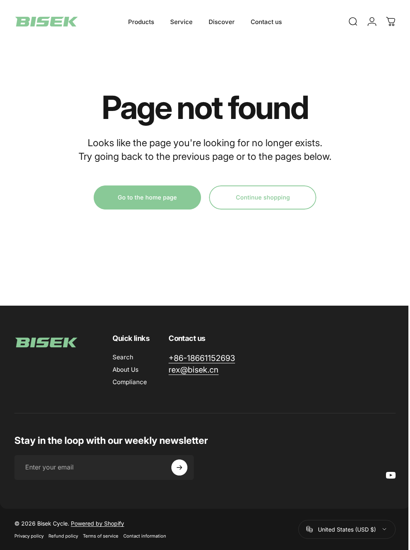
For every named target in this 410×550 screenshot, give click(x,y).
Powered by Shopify (97, 523)
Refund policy (63, 536)
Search (123, 357)
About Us (126, 369)
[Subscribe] (179, 467)
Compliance (130, 382)
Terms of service (101, 536)
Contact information (144, 536)
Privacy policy (29, 536)
